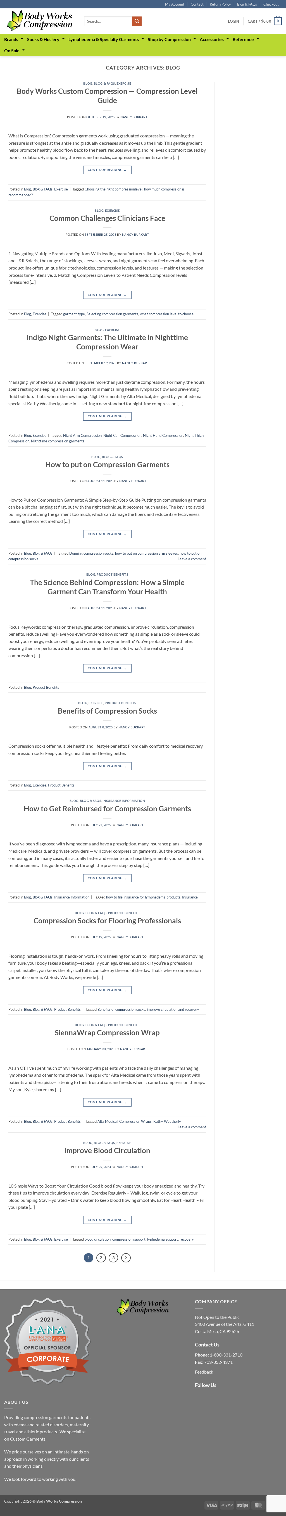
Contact (197, 4)
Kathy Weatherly (167, 1121)
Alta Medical (107, 1121)
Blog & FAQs (247, 4)
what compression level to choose (167, 314)
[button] (233, 21)
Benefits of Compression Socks (107, 711)
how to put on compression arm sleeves (146, 553)
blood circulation (98, 1239)
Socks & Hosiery (43, 39)
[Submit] (137, 21)
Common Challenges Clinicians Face (107, 218)
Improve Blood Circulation (107, 1150)
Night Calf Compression (122, 435)
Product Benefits (112, 574)
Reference (243, 39)
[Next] (126, 1258)
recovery (187, 1239)
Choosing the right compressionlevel (113, 189)
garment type (74, 314)
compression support (129, 1239)
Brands (11, 39)
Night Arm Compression (82, 435)
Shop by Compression (169, 39)
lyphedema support (162, 1239)
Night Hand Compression (163, 435)
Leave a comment (192, 559)
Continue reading (107, 170)
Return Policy (220, 4)
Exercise (123, 83)
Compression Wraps (135, 1121)
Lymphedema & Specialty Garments (103, 39)
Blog (87, 83)
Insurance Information (124, 800)
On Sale (12, 50)
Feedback (204, 1371)
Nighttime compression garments (57, 441)
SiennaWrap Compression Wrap (107, 1032)
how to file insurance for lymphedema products (143, 897)
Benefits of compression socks (121, 1009)
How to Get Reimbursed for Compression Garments (107, 808)
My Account (174, 4)
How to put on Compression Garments (107, 464)
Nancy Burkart (133, 117)
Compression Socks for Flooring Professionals (107, 920)
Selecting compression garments (112, 314)
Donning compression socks (91, 553)
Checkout (271, 4)
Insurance (190, 897)
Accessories (212, 39)
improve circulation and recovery (173, 1009)
